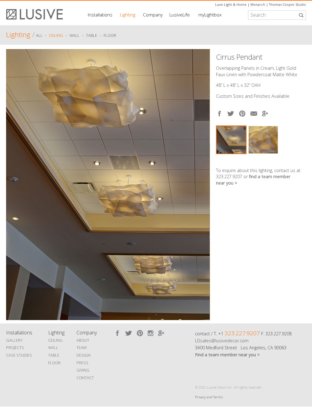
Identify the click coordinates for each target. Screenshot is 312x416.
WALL (53, 347)
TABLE (53, 355)
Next (301, 159)
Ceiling (56, 35)
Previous (12, 183)
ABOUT (82, 340)
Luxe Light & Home (230, 4)
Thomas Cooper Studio (287, 4)
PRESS (82, 362)
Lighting (127, 15)
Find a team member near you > (227, 355)
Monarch (257, 4)
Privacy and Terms (209, 397)
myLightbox (210, 15)
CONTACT (85, 377)
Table (91, 35)
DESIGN (83, 355)
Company (153, 15)
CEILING (55, 340)
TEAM (81, 347)
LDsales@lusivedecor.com (222, 341)
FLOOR (54, 362)
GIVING (82, 370)
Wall (74, 35)
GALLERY (14, 340)
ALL (40, 35)
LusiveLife (179, 15)
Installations (100, 15)
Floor (110, 35)
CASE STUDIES (19, 355)
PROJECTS (15, 347)
